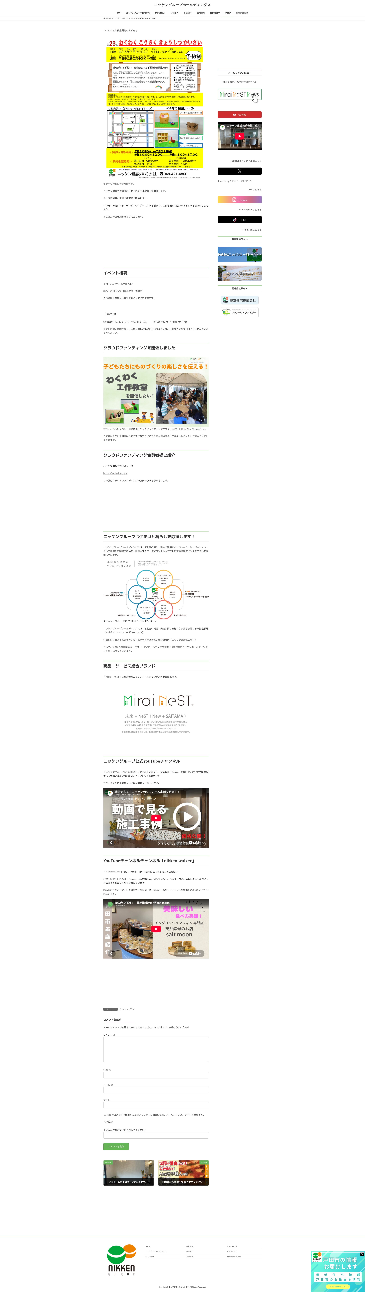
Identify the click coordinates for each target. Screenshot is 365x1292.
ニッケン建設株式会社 (239, 273)
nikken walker (113, 871)
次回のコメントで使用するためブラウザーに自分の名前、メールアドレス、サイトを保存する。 (156, 1114)
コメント (109, 1034)
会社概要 (189, 1246)
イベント (122, 1009)
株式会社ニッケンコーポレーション (239, 254)
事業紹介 (189, 1251)
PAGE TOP (354, 1250)
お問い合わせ (232, 1246)
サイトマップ (232, 1251)
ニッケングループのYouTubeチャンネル (126, 771)
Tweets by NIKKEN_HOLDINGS (235, 181)
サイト (106, 1099)
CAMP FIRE (178, 429)
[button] (240, 114)
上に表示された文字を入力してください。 (125, 1130)
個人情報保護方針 (234, 1256)
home (148, 1246)
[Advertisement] (156, 243)
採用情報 (189, 1256)
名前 (107, 1069)
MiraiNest (150, 1256)
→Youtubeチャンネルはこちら (245, 161)
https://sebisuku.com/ (115, 473)
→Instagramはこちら (250, 209)
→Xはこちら (255, 189)
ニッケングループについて (156, 1251)
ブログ (131, 1009)
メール (108, 1084)
